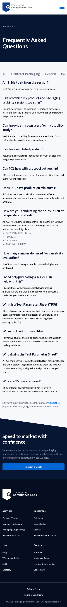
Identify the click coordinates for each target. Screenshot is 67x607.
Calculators (39, 518)
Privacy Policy (33, 589)
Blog (4, 552)
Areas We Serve (41, 558)
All (4, 74)
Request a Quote (33, 466)
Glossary (6, 569)
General (50, 74)
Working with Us (10, 558)
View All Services (11, 535)
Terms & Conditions (33, 594)
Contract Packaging (25, 74)
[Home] (17, 7)
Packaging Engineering (13, 529)
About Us (38, 552)
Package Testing (10, 518)
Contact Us (54, 402)
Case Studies (40, 523)
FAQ (4, 564)
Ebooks (37, 529)
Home (5, 26)
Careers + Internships (44, 564)
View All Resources (43, 535)
